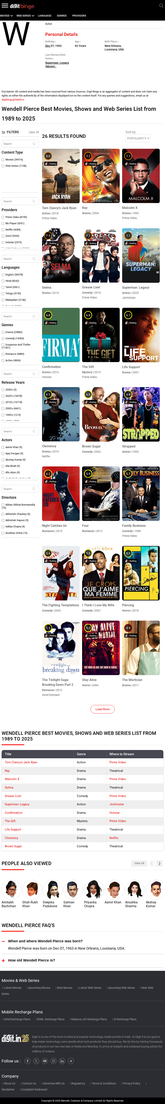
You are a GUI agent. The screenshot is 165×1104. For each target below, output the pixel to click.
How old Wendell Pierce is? (31, 960)
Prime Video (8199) (16, 217)
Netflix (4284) (13, 229)
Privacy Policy (131, 1083)
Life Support (13, 829)
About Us (9, 1083)
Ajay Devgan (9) (14, 453)
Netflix (113, 838)
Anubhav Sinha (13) (16, 532)
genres (62, 15)
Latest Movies (12, 987)
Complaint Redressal (34, 1089)
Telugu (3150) (13, 293)
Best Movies (64, 987)
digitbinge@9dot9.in (13, 99)
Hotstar (114, 813)
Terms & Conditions (103, 1083)
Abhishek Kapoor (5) (17, 520)
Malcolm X (12, 779)
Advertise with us (53, 1083)
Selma (9, 787)
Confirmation (13, 813)
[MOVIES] (11, 15)
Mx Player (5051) (15, 223)
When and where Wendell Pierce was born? (45, 941)
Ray (7, 771)
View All (139, 863)
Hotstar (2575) (13, 242)
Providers (79, 15)
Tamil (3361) (12, 287)
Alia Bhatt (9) (12, 465)
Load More (103, 709)
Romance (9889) (14, 353)
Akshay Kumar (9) (15, 459)
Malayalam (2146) (15, 299)
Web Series (23, 15)
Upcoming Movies (39, 987)
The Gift (10, 821)
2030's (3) (11, 389)
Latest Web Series (89, 987)
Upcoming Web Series (121, 987)
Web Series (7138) (16, 165)
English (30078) (14, 274)
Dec (48, 46)
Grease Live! (13, 796)
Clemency (11, 838)
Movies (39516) (14, 159)
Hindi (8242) (12, 280)
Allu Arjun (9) (12, 472)
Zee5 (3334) (12, 235)
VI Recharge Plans (124, 1019)
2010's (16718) (13, 402)
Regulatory (78, 1083)
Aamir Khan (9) (13, 447)
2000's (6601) (13, 408)
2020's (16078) (13, 395)
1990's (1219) (13, 414)
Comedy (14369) (14, 338)
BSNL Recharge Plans (50, 1019)
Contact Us (29, 1083)
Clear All (34, 132)
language (44, 15)
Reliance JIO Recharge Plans (89, 1019)
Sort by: (131, 132)
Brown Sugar (13, 846)
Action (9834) (13, 360)
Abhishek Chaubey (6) (17, 513)
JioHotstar (116, 804)
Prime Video (117, 762)
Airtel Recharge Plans (16, 1019)
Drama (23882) (14, 332)
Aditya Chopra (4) (15, 526)
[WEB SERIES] (33, 15)
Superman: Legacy (17, 804)
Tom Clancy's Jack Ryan (21, 762)
